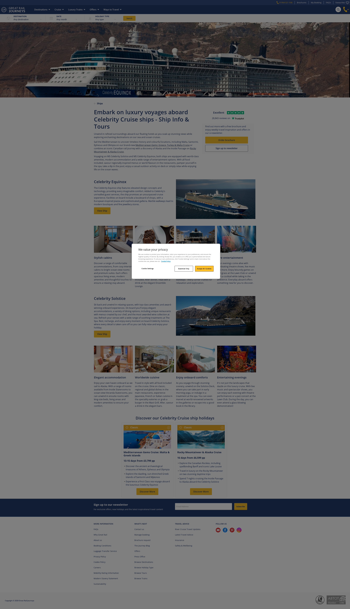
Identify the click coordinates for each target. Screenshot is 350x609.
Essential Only (183, 269)
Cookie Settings (148, 268)
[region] (176, 261)
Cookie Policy (166, 261)
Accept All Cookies (204, 269)
